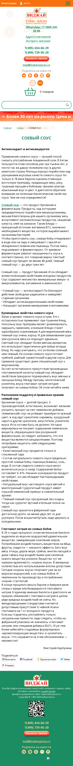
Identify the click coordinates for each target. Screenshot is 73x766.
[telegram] (30, 75)
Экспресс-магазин (38, 41)
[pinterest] (48, 75)
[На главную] (36, 17)
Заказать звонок (36, 58)
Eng (40, 82)
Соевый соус (10, 205)
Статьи (20, 127)
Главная (7, 127)
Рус (33, 82)
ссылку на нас (48, 691)
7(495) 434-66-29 (36, 48)
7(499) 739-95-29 (36, 52)
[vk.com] (24, 75)
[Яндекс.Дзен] (42, 75)
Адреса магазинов (38, 37)
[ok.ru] (36, 75)
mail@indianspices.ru (36, 65)
